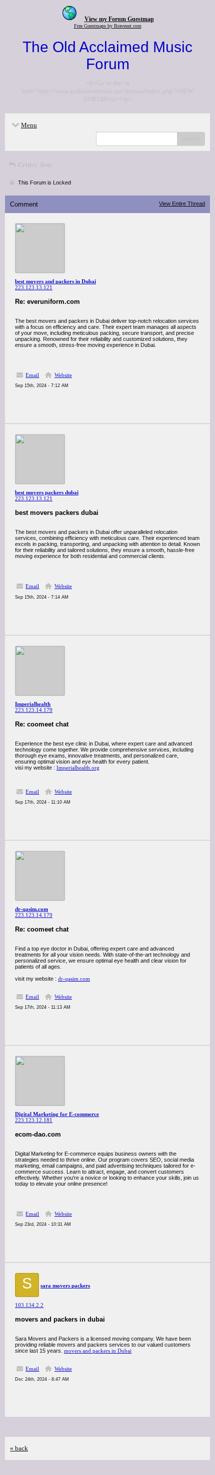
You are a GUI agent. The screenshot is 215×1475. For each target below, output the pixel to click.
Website (63, 375)
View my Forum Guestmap (119, 19)
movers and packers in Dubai (98, 1351)
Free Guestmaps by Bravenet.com (108, 26)
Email (32, 375)
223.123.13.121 (33, 287)
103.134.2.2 (29, 1305)
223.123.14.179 (33, 710)
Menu (29, 125)
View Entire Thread (182, 204)
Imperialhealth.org (78, 768)
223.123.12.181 (33, 1120)
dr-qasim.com (74, 979)
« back (19, 1448)
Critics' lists (34, 164)
